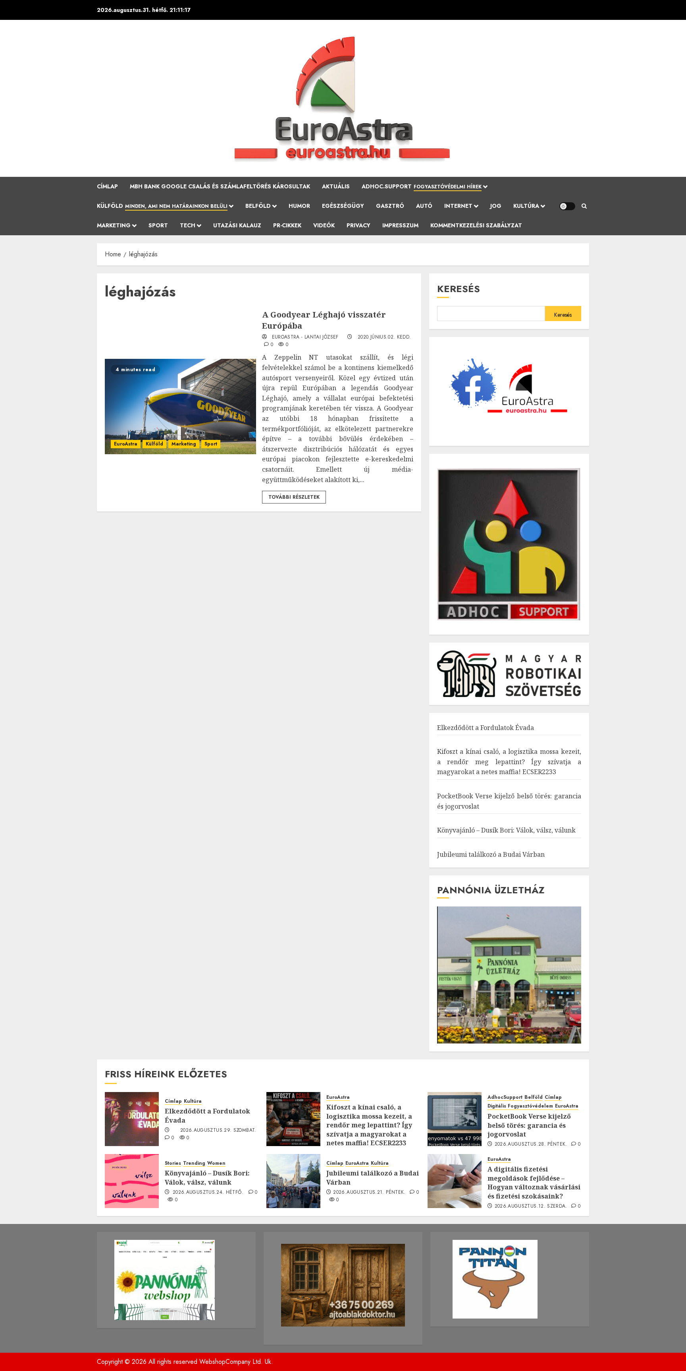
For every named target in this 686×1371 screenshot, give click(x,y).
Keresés (458, 289)
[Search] (584, 206)
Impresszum (400, 225)
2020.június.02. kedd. (384, 337)
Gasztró (390, 206)
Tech (187, 225)
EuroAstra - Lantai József (305, 337)
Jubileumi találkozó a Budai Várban (491, 854)
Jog (495, 206)
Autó (424, 206)
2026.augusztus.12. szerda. (531, 1206)
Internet (458, 206)
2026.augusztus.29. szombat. (218, 1130)
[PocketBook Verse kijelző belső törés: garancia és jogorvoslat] (455, 1119)
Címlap (107, 186)
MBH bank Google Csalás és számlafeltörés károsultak (220, 186)
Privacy (358, 225)
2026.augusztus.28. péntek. (531, 1144)
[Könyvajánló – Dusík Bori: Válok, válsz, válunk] (132, 1181)
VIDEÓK (324, 225)
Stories (173, 1163)
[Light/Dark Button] (567, 206)
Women (216, 1163)
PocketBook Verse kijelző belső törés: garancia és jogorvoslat (529, 1125)
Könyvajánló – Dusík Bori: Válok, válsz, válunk (506, 830)
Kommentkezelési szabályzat (476, 225)
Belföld (258, 206)
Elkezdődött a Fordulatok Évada (485, 727)
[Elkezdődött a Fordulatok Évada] (132, 1119)
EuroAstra (125, 443)
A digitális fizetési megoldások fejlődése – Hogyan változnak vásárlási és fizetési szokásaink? (534, 1182)
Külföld (162, 206)
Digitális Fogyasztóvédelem (520, 1106)
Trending (194, 1163)
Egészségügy (343, 206)
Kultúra (526, 206)
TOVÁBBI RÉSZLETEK (294, 497)
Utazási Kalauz (237, 225)
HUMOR (299, 206)
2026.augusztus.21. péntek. (369, 1192)
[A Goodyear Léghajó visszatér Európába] (180, 406)
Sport (158, 225)
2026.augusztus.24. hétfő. (208, 1192)
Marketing (184, 443)
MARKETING (114, 225)
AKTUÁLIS (336, 186)
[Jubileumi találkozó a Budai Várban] (293, 1181)
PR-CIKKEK (287, 225)
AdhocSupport (505, 1097)
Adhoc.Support (422, 186)
